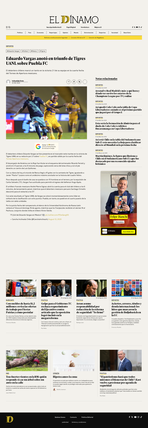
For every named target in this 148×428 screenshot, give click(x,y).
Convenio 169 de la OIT (78, 37)
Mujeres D (97, 27)
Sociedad (114, 32)
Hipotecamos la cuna (65, 376)
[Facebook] (132, 27)
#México (34, 51)
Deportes (102, 32)
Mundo (76, 32)
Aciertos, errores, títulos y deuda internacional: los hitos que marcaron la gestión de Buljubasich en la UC (126, 309)
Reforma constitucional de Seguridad (55, 37)
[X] (132, 417)
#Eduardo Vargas (13, 51)
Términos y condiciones (79, 422)
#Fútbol (25, 51)
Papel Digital (71, 27)
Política (20, 32)
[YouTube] (137, 27)
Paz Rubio (44, 328)
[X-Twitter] (134, 27)
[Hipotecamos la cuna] (74, 360)
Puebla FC (43, 156)
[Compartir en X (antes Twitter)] (79, 82)
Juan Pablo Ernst (10, 393)
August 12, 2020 (55, 219)
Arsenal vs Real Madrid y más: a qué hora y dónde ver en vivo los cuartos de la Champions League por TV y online (117, 93)
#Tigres (42, 51)
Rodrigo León (80, 322)
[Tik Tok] (141, 417)
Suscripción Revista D (53, 27)
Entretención (88, 32)
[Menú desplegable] (7, 27)
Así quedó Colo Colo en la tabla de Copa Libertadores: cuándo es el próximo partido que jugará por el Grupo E (118, 109)
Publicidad (65, 422)
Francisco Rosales (11, 322)
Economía (40, 32)
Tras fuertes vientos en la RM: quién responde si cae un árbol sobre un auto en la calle (26, 379)
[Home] (74, 19)
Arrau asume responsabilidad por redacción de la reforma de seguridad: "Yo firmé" (90, 308)
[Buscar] (9, 27)
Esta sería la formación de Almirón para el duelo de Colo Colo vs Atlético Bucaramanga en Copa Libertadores (117, 126)
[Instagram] (139, 27)
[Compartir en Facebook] (74, 82)
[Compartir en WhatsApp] (85, 82)
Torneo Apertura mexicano (17, 159)
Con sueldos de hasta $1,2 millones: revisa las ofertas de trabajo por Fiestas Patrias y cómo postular (21, 308)
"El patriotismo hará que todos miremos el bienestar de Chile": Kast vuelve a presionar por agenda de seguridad (120, 381)
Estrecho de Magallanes (96, 37)
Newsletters (85, 27)
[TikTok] (141, 27)
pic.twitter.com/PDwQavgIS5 (57, 215)
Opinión (65, 32)
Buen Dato (127, 32)
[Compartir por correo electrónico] (68, 82)
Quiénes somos (60, 417)
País (29, 32)
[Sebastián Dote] (8, 82)
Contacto (73, 417)
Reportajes (53, 32)
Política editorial (87, 417)
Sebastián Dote (18, 81)
